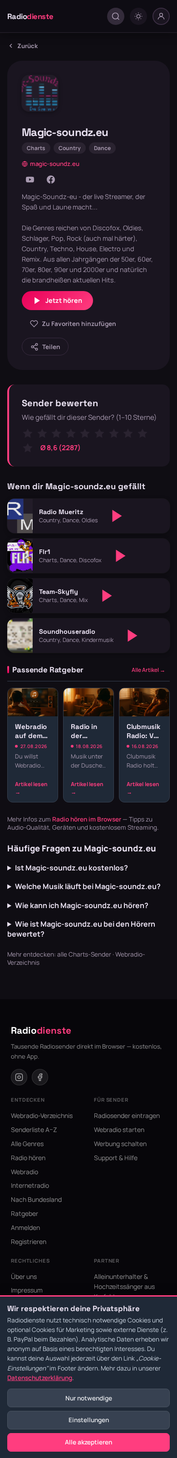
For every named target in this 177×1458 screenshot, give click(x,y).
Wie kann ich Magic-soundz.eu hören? (81, 905)
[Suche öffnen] (115, 16)
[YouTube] (30, 179)
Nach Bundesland (36, 1199)
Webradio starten (119, 1129)
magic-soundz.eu (54, 164)
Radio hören (28, 1157)
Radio (30, 16)
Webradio (24, 1171)
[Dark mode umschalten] (138, 16)
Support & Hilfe (116, 1157)
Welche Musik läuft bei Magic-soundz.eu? (88, 886)
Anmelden (25, 1227)
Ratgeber (24, 1213)
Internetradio (30, 1185)
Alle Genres (27, 1143)
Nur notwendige (88, 1398)
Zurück (27, 46)
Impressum (27, 1290)
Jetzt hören (63, 300)
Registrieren (28, 1241)
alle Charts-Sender (84, 954)
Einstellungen (89, 1420)
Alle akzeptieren (88, 1442)
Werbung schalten (120, 1143)
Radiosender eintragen (127, 1115)
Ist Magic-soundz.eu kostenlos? (71, 868)
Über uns (24, 1276)
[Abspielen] (117, 516)
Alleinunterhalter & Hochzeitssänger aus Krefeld (124, 1286)
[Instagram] (19, 1077)
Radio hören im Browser (86, 819)
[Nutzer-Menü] (161, 16)
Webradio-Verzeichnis (42, 1115)
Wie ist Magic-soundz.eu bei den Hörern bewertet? (81, 929)
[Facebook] (51, 179)
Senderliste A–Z (34, 1129)
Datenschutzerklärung (39, 1378)
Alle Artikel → (148, 670)
